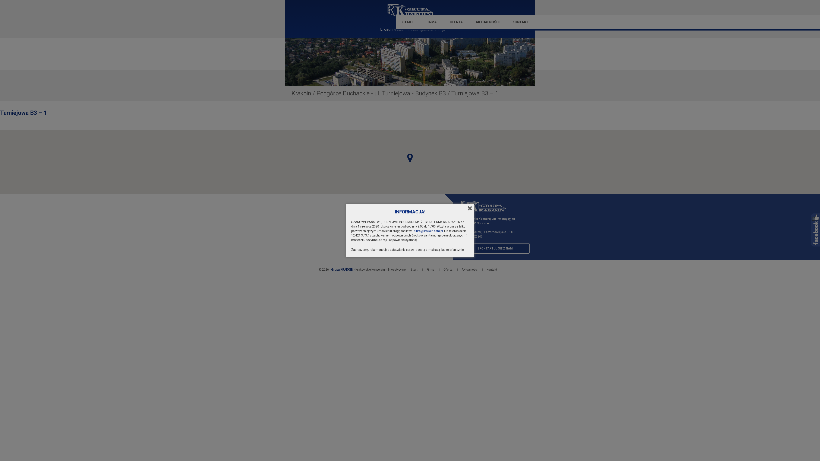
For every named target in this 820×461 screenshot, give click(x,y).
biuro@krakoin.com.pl (428, 231)
